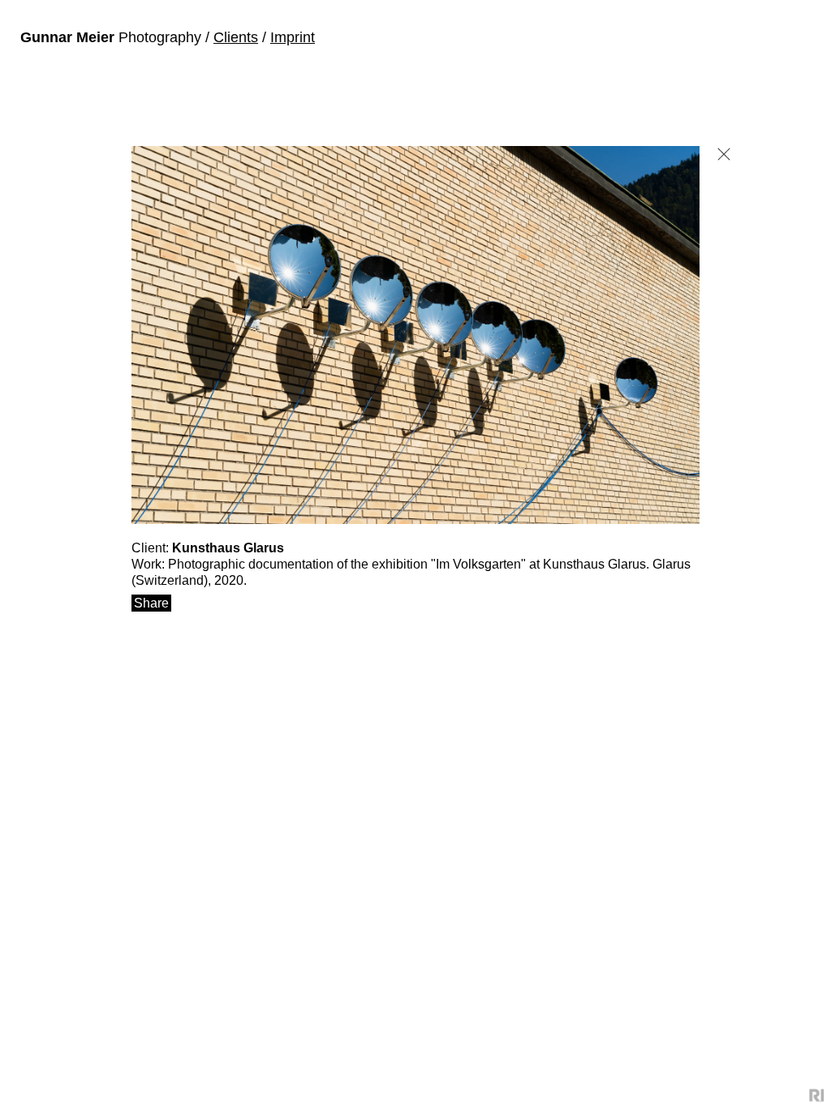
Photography (112, 37)
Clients (235, 37)
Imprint (292, 37)
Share (151, 603)
